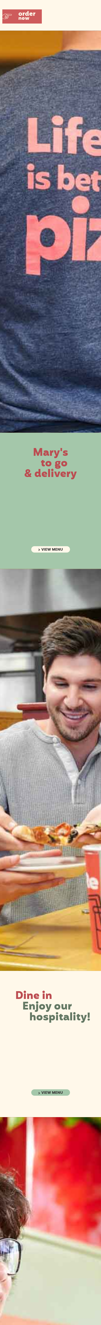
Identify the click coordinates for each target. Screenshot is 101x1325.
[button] (22, 16)
